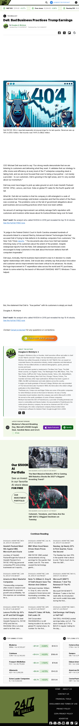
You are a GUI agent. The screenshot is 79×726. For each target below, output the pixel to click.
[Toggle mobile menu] (76, 2)
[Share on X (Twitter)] (64, 33)
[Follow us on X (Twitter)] (55, 723)
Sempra (72, 653)
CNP (70, 681)
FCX (10, 664)
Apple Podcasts (53, 427)
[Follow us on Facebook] (50, 723)
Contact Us (63, 694)
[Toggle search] (46, 2)
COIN (11, 655)
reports (21, 241)
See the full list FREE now (14, 223)
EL (10, 681)
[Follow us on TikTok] (72, 723)
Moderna (13, 645)
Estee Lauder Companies (19, 679)
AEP (70, 672)
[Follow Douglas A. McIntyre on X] (19, 413)
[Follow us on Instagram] (67, 723)
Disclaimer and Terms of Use (63, 704)
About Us (67, 689)
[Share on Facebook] (59, 33)
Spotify (69, 427)
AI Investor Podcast (62, 2)
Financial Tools (63, 699)
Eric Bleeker (33, 471)
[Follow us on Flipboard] (69, 33)
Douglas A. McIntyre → (28, 352)
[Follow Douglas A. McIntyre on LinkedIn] (23, 413)
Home (57, 689)
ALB (10, 672)
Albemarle (13, 670)
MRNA (11, 647)
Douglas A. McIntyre (19, 25)
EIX (70, 664)
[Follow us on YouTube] (63, 723)
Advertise (63, 719)
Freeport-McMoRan (17, 662)
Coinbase (13, 653)
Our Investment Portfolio (20, 498)
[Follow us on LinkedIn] (59, 723)
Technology (12, 16)
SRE (70, 655)
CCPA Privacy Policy (63, 714)
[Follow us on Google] (74, 33)
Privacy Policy (63, 709)
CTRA (71, 647)
